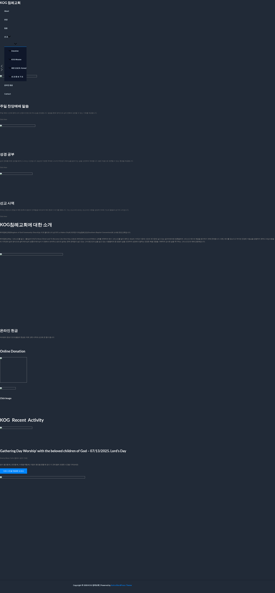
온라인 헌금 (8, 85)
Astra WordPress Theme (121, 585)
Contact (7, 94)
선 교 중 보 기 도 (17, 77)
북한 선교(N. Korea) (19, 68)
